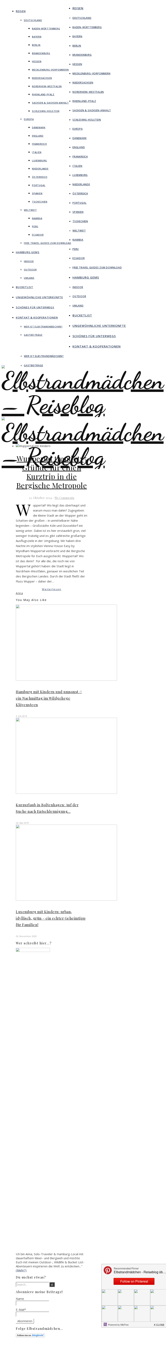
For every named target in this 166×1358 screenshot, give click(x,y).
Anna (19, 593)
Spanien (37, 193)
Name (20, 1299)
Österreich (39, 176)
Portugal (38, 185)
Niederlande (40, 168)
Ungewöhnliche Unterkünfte (39, 297)
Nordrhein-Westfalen (47, 86)
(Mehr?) (21, 1270)
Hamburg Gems (27, 252)
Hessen (37, 61)
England (38, 135)
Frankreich (39, 143)
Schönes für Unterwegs (35, 307)
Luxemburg (39, 160)
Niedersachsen (42, 77)
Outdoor (30, 269)
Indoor (29, 261)
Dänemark (38, 127)
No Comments (64, 498)
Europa (29, 119)
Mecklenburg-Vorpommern (50, 69)
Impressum (83, 1350)
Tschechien (39, 201)
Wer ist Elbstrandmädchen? (43, 326)
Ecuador (38, 234)
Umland (29, 277)
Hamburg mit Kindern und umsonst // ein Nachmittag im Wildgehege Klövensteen (49, 698)
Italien (37, 152)
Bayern (37, 36)
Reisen (21, 11)
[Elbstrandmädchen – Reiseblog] (83, 469)
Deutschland (33, 20)
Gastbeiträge (33, 334)
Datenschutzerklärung (90, 1353)
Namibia (37, 218)
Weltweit (30, 209)
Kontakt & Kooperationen (37, 317)
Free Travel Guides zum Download (47, 243)
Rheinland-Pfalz (43, 94)
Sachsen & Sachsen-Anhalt (50, 102)
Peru (35, 226)
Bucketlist (24, 287)
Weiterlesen (51, 589)
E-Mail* (21, 1310)
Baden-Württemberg (46, 28)
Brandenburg (41, 53)
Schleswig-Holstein (45, 111)
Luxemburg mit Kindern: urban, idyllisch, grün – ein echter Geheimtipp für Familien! (51, 918)
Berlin (36, 44)
